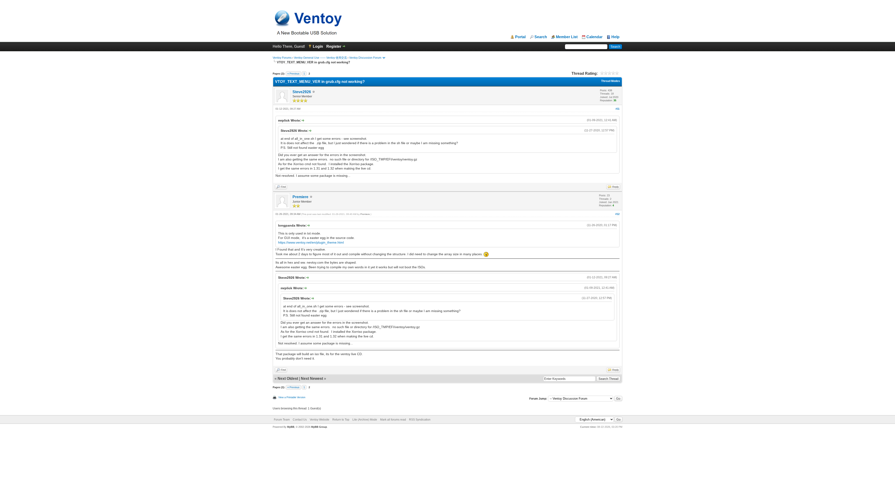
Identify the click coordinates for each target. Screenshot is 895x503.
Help (615, 37)
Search (540, 37)
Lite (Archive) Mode (364, 419)
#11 (618, 108)
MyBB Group (319, 426)
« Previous (293, 73)
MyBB (290, 426)
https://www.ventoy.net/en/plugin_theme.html (311, 242)
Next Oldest (288, 379)
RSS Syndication (419, 419)
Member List (567, 37)
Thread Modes (610, 81)
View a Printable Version (291, 397)
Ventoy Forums (282, 57)
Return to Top (340, 419)
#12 (617, 214)
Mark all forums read (393, 419)
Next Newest (312, 379)
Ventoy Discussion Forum (365, 57)
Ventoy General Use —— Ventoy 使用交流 (320, 57)
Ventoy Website (319, 419)
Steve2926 (302, 92)
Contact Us (300, 419)
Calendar (594, 37)
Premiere (300, 197)
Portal (520, 37)
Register (333, 46)
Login (318, 46)
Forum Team (282, 419)
